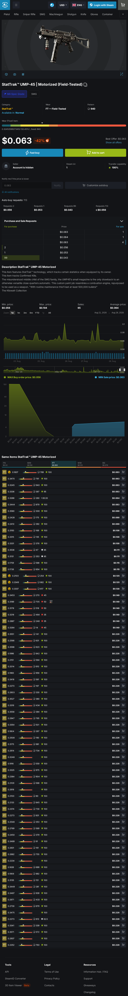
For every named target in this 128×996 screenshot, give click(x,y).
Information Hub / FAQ (96, 971)
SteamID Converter (15, 978)
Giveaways (90, 985)
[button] (7, 14)
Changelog (90, 992)
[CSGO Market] (5, 5)
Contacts (49, 985)
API (7, 971)
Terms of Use (51, 971)
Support (88, 978)
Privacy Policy (52, 978)
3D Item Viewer (13, 985)
